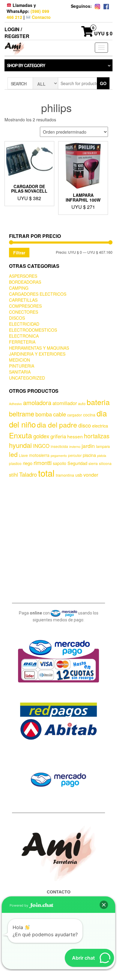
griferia (58, 436)
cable (59, 414)
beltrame (21, 413)
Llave (23, 455)
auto (82, 403)
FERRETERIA (22, 342)
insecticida (59, 446)
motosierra (39, 455)
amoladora (37, 402)
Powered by (19, 905)
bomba (43, 414)
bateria (98, 401)
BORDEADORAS (25, 282)
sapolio (59, 463)
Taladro (28, 474)
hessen (75, 436)
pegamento (59, 455)
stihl (13, 474)
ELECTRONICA (24, 336)
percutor (75, 455)
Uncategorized (27, 378)
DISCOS (17, 318)
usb (78, 475)
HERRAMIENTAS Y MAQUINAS (39, 348)
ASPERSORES (23, 276)
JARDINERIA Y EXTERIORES (37, 354)
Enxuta (20, 435)
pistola (101, 455)
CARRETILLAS (23, 300)
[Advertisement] (58, 539)
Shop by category (26, 65)
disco (84, 425)
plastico (15, 463)
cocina (89, 415)
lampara (103, 446)
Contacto (41, 17)
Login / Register (16, 33)
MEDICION (19, 360)
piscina (89, 455)
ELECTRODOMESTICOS (33, 330)
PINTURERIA (21, 366)
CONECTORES (23, 312)
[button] (104, 905)
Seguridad (77, 463)
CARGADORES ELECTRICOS (37, 294)
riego (27, 463)
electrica (100, 425)
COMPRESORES (25, 306)
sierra (93, 463)
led (13, 454)
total (46, 472)
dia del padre (57, 425)
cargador (74, 414)
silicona (105, 463)
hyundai (20, 445)
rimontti (43, 462)
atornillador (64, 403)
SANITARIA (20, 372)
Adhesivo (15, 403)
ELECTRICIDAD (24, 324)
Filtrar (19, 253)
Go (103, 83)
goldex (41, 436)
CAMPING (18, 288)
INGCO (41, 445)
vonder (90, 474)
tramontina (65, 475)
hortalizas (97, 435)
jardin (88, 445)
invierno (74, 446)
